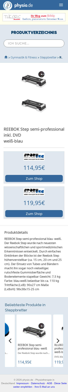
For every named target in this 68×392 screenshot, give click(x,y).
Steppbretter (48, 57)
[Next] (57, 341)
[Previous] (10, 341)
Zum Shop (34, 178)
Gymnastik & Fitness (24, 57)
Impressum (22, 383)
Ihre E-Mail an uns (45, 386)
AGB (49, 383)
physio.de (18, 5)
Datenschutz (38, 383)
